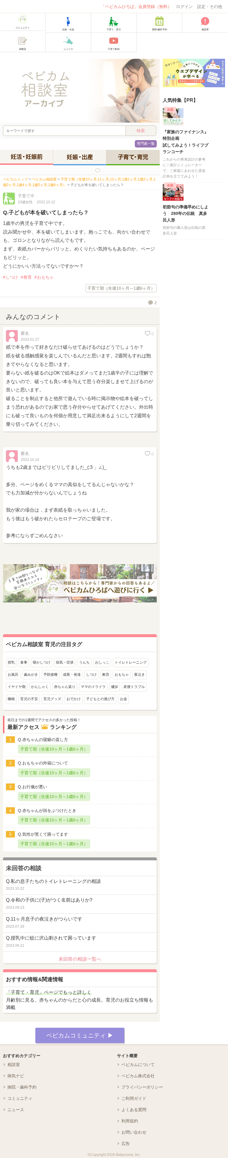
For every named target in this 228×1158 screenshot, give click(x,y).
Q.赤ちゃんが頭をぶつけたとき (47, 810)
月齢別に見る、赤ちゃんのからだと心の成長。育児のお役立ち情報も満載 (79, 1000)
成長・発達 (72, 674)
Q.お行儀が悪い (32, 786)
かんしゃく (40, 687)
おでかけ (73, 699)
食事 (23, 662)
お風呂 (13, 674)
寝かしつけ (41, 662)
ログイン (184, 6)
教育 (27, 277)
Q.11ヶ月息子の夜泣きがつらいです (44, 918)
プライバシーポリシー (142, 1087)
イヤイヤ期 (17, 687)
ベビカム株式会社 (138, 1075)
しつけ (12, 277)
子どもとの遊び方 (100, 699)
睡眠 (11, 699)
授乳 (11, 662)
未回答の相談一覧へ (79, 959)
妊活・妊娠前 (26, 156)
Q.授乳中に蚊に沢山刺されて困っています (51, 937)
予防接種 (50, 674)
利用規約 (129, 1121)
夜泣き (139, 674)
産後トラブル (134, 687)
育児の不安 (29, 699)
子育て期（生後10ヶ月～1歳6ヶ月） (121, 288)
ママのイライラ (93, 687)
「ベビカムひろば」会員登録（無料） (136, 6)
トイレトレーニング (131, 662)
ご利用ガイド (133, 1098)
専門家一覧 (146, 144)
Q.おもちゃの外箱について (43, 763)
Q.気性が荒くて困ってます (43, 834)
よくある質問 (133, 1109)
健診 (114, 687)
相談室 (13, 1064)
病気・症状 (65, 662)
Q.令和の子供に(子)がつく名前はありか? (49, 899)
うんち (84, 662)
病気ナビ (15, 1075)
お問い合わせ (133, 1132)
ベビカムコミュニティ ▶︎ (79, 1035)
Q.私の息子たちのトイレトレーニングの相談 (53, 881)
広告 (125, 1143)
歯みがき (31, 674)
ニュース (15, 1109)
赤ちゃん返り (64, 687)
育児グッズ (52, 699)
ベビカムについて (138, 1064)
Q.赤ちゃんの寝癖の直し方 (43, 739)
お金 (123, 699)
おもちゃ (45, 277)
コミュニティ (19, 1098)
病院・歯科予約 (22, 1087)
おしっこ (102, 662)
